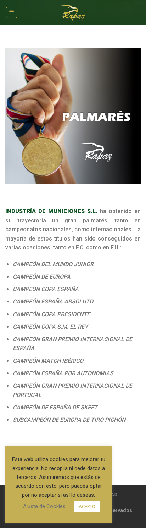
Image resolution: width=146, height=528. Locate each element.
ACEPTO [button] (87, 506)
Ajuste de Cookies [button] (44, 506)
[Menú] (12, 12)
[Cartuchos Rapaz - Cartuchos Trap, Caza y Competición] (73, 12)
